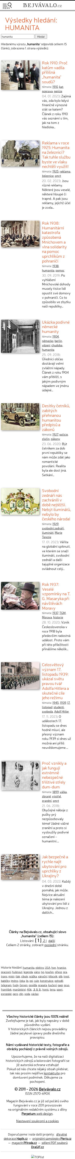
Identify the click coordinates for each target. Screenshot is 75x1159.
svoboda (47, 711)
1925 (55, 171)
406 (29, 989)
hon (53, 967)
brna (52, 989)
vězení (46, 345)
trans (4, 976)
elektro (40, 967)
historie (58, 617)
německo (47, 341)
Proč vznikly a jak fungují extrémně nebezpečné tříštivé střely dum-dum (54, 774)
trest (66, 976)
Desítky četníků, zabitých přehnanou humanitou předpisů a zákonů (56, 417)
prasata (42, 985)
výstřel (56, 796)
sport (60, 989)
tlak (18, 976)
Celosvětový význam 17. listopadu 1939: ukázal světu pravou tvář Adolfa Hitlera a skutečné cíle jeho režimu (55, 681)
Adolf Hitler (61, 711)
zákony (55, 439)
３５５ (37, 989)
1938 (55, 266)
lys (42, 972)
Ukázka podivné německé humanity (56, 326)
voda (27, 994)
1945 (55, 703)
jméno (14, 980)
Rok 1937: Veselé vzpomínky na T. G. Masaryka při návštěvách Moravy (56, 596)
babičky (5, 980)
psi (31, 980)
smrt (58, 176)
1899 (55, 792)
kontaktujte (52, 1073)
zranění (47, 801)
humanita (48, 270)
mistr (11, 976)
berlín (58, 341)
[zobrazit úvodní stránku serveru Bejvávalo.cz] (42, 8)
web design (37, 1113)
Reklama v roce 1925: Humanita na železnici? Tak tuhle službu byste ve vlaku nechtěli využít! (56, 154)
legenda (28, 972)
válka (63, 792)
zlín (21, 994)
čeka (22, 980)
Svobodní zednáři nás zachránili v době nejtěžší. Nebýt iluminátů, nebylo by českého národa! (56, 504)
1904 (55, 336)
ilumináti (48, 532)
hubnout (17, 972)
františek (6, 989)
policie (63, 434)
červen (24, 985)
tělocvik (52, 976)
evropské (6, 994)
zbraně (46, 796)
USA (47, 967)
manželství (19, 989)
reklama (65, 171)
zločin (46, 439)
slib (60, 976)
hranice (61, 967)
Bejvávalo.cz (50, 1088)
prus (66, 985)
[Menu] (7, 5)
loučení (52, 985)
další (51, 940)
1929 (55, 524)
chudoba (56, 345)
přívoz (58, 972)
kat (61, 87)
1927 (55, 434)
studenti (59, 707)
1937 (55, 613)
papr (60, 985)
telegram (6, 985)
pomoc (60, 270)
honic (45, 989)
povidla (33, 985)
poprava (47, 91)
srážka (33, 976)
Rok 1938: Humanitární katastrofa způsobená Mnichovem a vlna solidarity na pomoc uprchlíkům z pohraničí (54, 241)
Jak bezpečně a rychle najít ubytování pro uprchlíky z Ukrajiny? (55, 866)
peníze (58, 91)
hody (15, 985)
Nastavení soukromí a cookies (37, 1121)
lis (27, 980)
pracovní (6, 972)
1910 (55, 87)
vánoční (42, 976)
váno (37, 972)
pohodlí (59, 980)
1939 (63, 703)
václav (35, 994)
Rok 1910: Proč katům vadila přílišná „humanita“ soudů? (55, 72)
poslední (50, 945)
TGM (62, 613)
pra (65, 972)
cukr (36, 980)
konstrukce (46, 980)
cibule (24, 976)
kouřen (49, 972)
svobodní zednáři (53, 528)
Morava (47, 617)
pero (15, 994)
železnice (48, 176)
